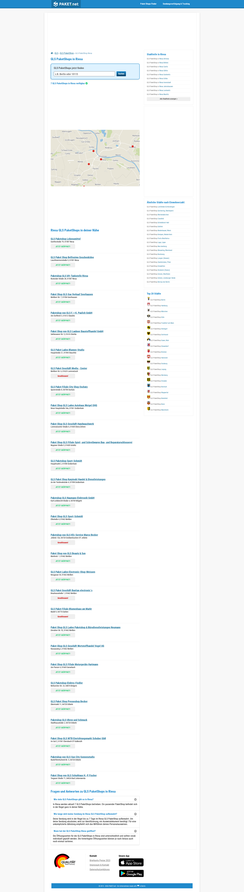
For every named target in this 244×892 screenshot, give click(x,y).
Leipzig (158, 369)
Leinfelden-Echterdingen (161, 207)
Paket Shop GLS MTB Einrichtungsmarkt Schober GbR (78, 738)
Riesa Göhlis (157, 71)
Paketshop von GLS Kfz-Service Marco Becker (74, 534)
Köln (157, 317)
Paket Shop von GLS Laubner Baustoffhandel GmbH (77, 331)
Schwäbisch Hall (158, 223)
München (159, 311)
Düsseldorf (159, 346)
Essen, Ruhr (159, 340)
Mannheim (159, 410)
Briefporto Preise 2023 (100, 860)
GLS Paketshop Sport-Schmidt (66, 460)
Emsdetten (156, 266)
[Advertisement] (95, 107)
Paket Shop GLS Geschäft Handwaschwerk (72, 423)
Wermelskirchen (158, 215)
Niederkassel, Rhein (159, 231)
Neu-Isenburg (157, 246)
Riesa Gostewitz (158, 75)
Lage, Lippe (156, 242)
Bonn (157, 404)
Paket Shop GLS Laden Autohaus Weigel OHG (74, 405)
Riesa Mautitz (158, 94)
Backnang (156, 254)
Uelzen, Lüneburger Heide (161, 278)
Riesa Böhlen (157, 63)
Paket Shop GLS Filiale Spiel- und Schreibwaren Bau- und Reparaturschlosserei (91, 442)
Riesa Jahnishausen (160, 86)
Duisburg (158, 364)
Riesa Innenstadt (159, 82)
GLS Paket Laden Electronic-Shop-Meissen (73, 571)
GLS (56, 53)
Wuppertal (159, 393)
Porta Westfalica (158, 238)
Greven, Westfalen (158, 274)
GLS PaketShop (67, 53)
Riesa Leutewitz (158, 90)
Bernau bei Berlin (158, 282)
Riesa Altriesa (158, 59)
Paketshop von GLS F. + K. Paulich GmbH (71, 312)
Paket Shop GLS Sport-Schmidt (67, 516)
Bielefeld (158, 398)
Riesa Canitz (157, 67)
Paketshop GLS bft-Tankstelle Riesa (69, 275)
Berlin (157, 300)
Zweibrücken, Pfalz (159, 262)
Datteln (155, 227)
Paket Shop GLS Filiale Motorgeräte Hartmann (74, 664)
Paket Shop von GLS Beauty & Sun (68, 553)
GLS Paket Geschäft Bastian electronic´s (71, 590)
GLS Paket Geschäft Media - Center (69, 368)
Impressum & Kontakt (99, 865)
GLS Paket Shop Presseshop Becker (69, 701)
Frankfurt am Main (162, 323)
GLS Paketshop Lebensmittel (66, 238)
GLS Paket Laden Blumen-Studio (67, 349)
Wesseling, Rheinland (159, 250)
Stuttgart (158, 329)
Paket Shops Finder (148, 4)
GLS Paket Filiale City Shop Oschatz (69, 386)
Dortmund (159, 335)
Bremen (158, 352)
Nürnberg (159, 375)
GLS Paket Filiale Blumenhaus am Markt (71, 608)
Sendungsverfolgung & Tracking (176, 4)
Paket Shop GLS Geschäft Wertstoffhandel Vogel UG (77, 645)
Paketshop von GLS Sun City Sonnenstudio (73, 756)
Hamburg (158, 306)
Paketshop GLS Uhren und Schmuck (69, 719)
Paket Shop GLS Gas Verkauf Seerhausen (72, 294)
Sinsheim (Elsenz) (158, 270)
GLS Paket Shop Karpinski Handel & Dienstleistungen (78, 479)
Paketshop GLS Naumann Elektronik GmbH (72, 497)
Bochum (158, 387)
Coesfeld (155, 219)
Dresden (158, 381)
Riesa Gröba (157, 79)
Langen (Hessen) (158, 258)
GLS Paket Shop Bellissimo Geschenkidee (72, 257)
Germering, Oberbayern (160, 211)
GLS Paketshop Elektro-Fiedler (67, 682)
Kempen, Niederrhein (159, 234)
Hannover (159, 358)
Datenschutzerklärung (100, 869)
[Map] (95, 158)
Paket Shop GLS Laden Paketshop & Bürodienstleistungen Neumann (85, 627)
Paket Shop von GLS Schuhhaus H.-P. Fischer (74, 775)
